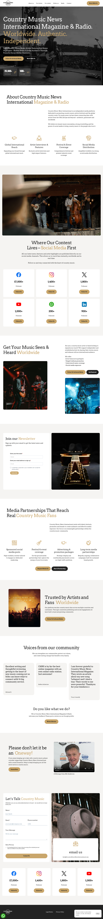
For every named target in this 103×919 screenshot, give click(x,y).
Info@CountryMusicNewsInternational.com (76, 857)
